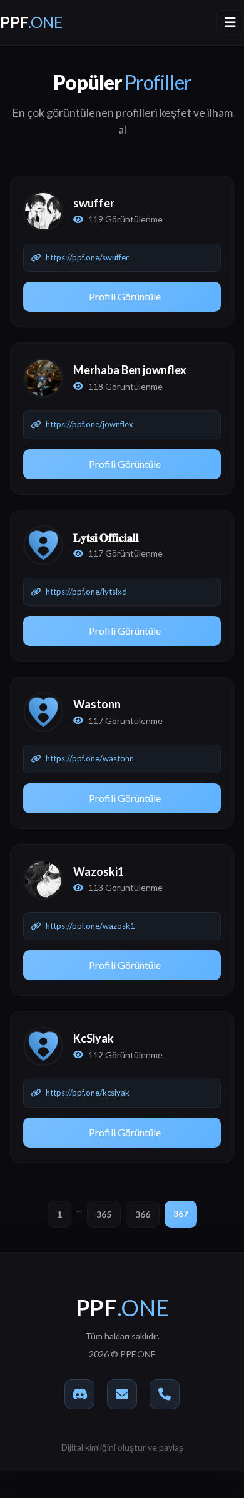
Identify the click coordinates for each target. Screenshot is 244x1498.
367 (180, 1213)
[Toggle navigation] (230, 22)
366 (142, 1214)
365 (103, 1214)
